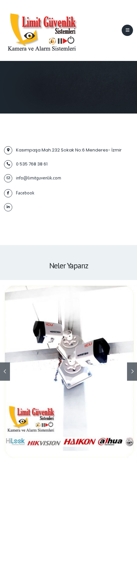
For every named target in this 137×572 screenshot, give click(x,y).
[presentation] (5, 372)
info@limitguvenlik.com (38, 178)
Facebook (25, 193)
